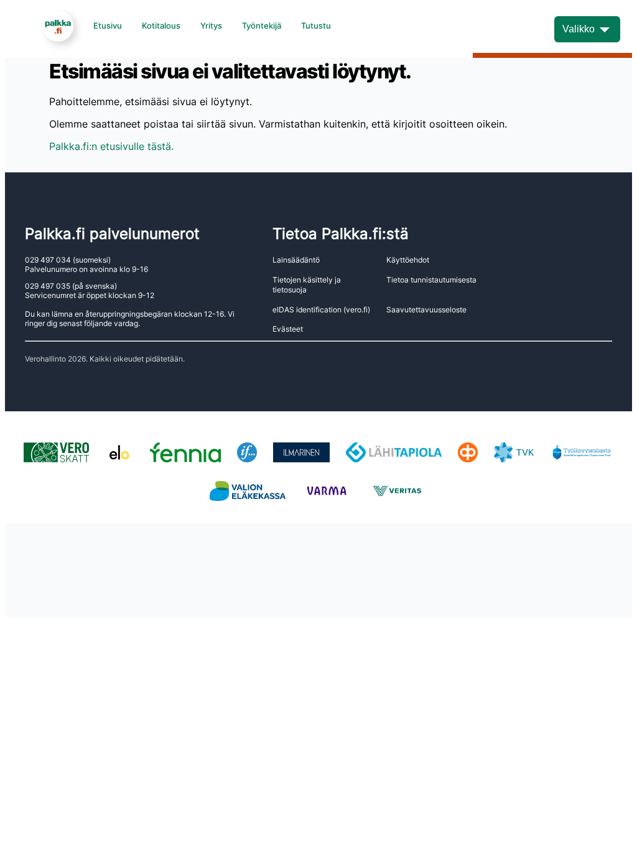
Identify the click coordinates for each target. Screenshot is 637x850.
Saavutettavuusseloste (426, 309)
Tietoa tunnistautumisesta (431, 279)
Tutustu (316, 25)
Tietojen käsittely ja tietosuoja (306, 284)
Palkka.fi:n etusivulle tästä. (111, 146)
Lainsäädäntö (296, 259)
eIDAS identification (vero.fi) (321, 309)
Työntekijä (261, 25)
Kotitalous (161, 25)
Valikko (578, 29)
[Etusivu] (57, 25)
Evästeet (287, 329)
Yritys (211, 25)
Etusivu (107, 25)
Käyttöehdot (407, 259)
